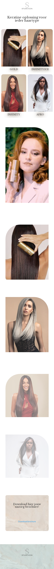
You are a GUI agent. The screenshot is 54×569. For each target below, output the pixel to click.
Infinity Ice (40, 69)
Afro (40, 114)
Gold (14, 69)
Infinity (14, 114)
